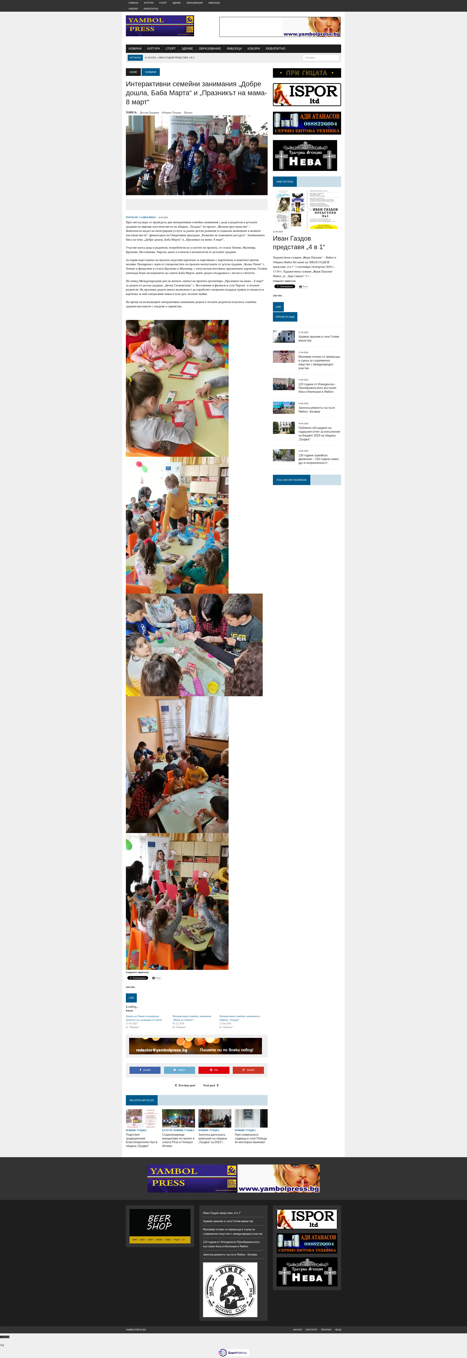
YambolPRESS (147, 217)
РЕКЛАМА (326, 1329)
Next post (209, 1085)
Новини (133, 3)
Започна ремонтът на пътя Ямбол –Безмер (230, 1254)
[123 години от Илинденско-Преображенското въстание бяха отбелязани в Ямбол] (284, 388)
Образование (194, 3)
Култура (149, 3)
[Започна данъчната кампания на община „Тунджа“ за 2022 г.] (214, 1125)
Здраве (176, 3)
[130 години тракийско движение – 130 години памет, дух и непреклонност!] (284, 459)
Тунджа (142, 1130)
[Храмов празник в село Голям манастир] (284, 340)
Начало (297, 1329)
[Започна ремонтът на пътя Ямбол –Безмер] (284, 411)
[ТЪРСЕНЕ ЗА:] (321, 57)
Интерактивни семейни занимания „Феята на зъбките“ (192, 1017)
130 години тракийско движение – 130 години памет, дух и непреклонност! (318, 459)
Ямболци (214, 3)
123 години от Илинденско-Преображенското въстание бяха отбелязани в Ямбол (317, 388)
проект (188, 112)
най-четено (285, 181)
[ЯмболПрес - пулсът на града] (160, 25)
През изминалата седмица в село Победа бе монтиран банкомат (251, 1138)
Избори (133, 8)
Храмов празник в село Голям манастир (228, 1221)
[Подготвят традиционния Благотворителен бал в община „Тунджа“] (142, 1125)
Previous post (187, 1085)
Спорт (163, 3)
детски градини (149, 112)
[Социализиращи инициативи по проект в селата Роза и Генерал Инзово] (178, 1125)
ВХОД (338, 1329)
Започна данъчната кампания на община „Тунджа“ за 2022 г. (212, 1138)
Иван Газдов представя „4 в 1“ (222, 1212)
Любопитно (151, 8)
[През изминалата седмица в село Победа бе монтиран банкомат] (251, 1125)
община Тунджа (171, 112)
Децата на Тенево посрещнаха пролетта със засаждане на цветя (144, 1017)
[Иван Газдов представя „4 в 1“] (307, 227)
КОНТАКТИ (311, 1329)
